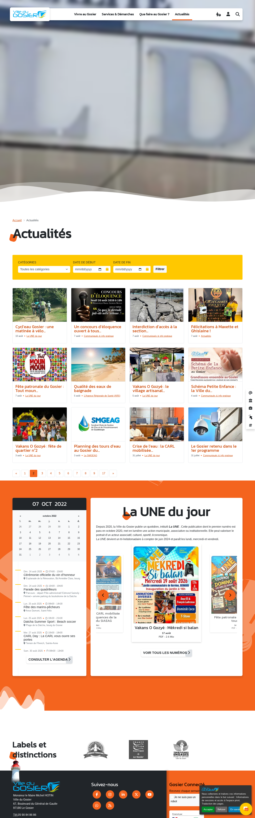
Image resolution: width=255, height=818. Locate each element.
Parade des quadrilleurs (40, 589)
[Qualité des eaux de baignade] (98, 365)
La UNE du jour (34, 336)
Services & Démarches (118, 14)
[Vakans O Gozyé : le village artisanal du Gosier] (157, 365)
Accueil (17, 220)
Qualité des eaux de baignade (92, 388)
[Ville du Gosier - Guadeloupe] (36, 786)
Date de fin (122, 262)
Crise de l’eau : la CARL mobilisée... (154, 448)
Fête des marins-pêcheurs (42, 607)
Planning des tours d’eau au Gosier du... (97, 448)
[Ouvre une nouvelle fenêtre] (97, 794)
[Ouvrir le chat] (246, 809)
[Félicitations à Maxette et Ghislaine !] (215, 305)
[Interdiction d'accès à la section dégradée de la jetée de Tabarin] (157, 305)
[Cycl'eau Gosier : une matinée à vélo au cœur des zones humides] (40, 305)
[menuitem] (85, 14)
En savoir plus (237, 809)
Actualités (182, 14)
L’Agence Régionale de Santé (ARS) (102, 395)
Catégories (27, 262)
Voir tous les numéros (165, 653)
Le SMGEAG (90, 455)
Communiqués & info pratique (99, 336)
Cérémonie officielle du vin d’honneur (49, 575)
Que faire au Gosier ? (154, 14)
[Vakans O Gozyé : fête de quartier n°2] (40, 424)
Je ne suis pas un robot (183, 799)
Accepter (208, 809)
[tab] (103, 595)
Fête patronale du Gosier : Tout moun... (39, 388)
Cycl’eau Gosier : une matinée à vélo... (34, 329)
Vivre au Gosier (85, 14)
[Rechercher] (238, 14)
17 (103, 473)
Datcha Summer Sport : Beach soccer (50, 621)
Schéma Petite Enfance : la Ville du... (213, 388)
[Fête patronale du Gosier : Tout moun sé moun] (40, 365)
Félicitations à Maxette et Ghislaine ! (214, 329)
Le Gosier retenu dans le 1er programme (214, 448)
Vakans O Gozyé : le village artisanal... (151, 388)
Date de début (84, 262)
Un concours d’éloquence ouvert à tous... (97, 329)
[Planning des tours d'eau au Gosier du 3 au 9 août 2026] (98, 424)
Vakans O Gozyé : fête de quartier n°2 (38, 448)
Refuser (221, 809)
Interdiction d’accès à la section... (155, 329)
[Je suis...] (218, 14)
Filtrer (160, 269)
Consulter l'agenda (48, 659)
